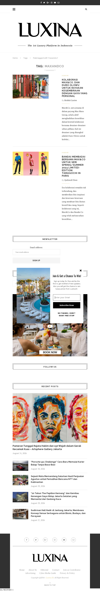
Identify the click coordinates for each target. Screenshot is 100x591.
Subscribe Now (67, 305)
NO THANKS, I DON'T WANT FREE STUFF (67, 314)
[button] (67, 276)
